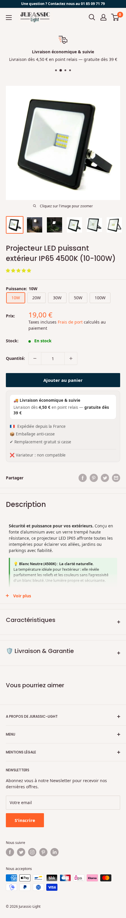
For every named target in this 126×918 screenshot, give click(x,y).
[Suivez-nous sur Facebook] (10, 852)
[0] (115, 17)
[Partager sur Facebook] (83, 478)
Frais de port (70, 322)
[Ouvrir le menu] (9, 17)
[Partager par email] (116, 478)
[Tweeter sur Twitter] (105, 478)
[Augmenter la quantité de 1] (71, 358)
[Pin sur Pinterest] (94, 478)
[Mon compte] (103, 17)
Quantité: (15, 358)
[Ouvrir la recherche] (92, 17)
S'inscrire (25, 820)
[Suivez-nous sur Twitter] (21, 852)
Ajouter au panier (63, 380)
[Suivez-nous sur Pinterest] (43, 852)
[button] (19, 270)
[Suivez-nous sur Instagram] (32, 852)
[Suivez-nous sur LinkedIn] (54, 852)
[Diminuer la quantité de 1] (35, 358)
